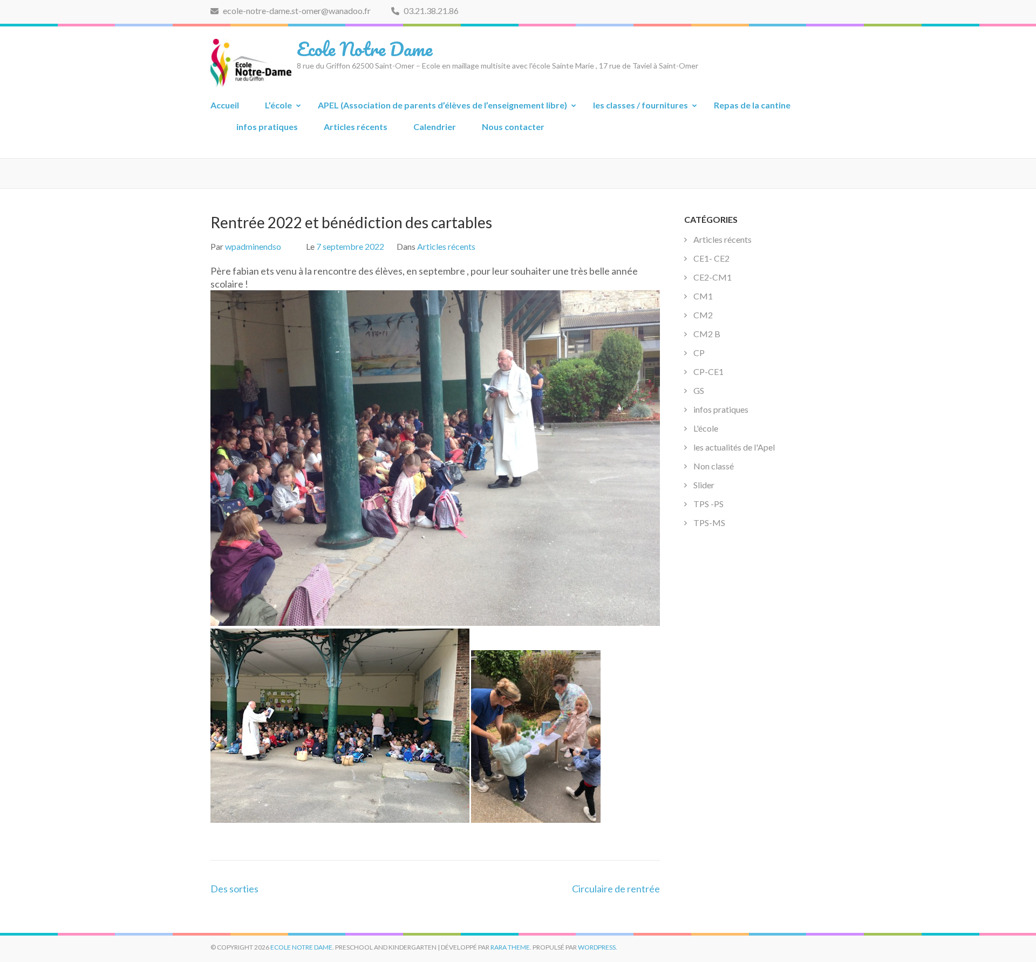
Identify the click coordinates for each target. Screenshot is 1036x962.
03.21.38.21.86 (430, 10)
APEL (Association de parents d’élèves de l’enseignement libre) (442, 105)
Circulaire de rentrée (616, 889)
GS (698, 390)
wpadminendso (253, 246)
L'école (705, 428)
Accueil (224, 105)
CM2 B (706, 334)
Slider (703, 485)
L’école (278, 105)
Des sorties (234, 889)
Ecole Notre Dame (364, 48)
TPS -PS (708, 504)
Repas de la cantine (752, 105)
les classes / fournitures (640, 105)
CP (699, 352)
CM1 (703, 296)
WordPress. (597, 947)
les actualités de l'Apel (734, 447)
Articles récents (355, 126)
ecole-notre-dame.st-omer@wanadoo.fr (296, 10)
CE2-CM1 (712, 277)
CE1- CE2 (711, 258)
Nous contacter (513, 126)
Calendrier (434, 126)
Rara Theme (510, 947)
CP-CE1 (708, 371)
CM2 (703, 315)
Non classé (713, 466)
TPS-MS (709, 522)
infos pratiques (267, 126)
